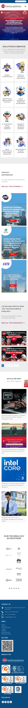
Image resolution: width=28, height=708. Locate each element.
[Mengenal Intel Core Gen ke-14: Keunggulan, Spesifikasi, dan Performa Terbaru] (14, 503)
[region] (14, 23)
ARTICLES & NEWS (6, 627)
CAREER (4, 629)
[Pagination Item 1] (9, 588)
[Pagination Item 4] (16, 588)
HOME (3, 624)
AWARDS (4, 630)
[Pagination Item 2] (11, 588)
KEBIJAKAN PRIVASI (6, 634)
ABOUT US (4, 626)
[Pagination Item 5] (18, 588)
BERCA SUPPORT (6, 632)
